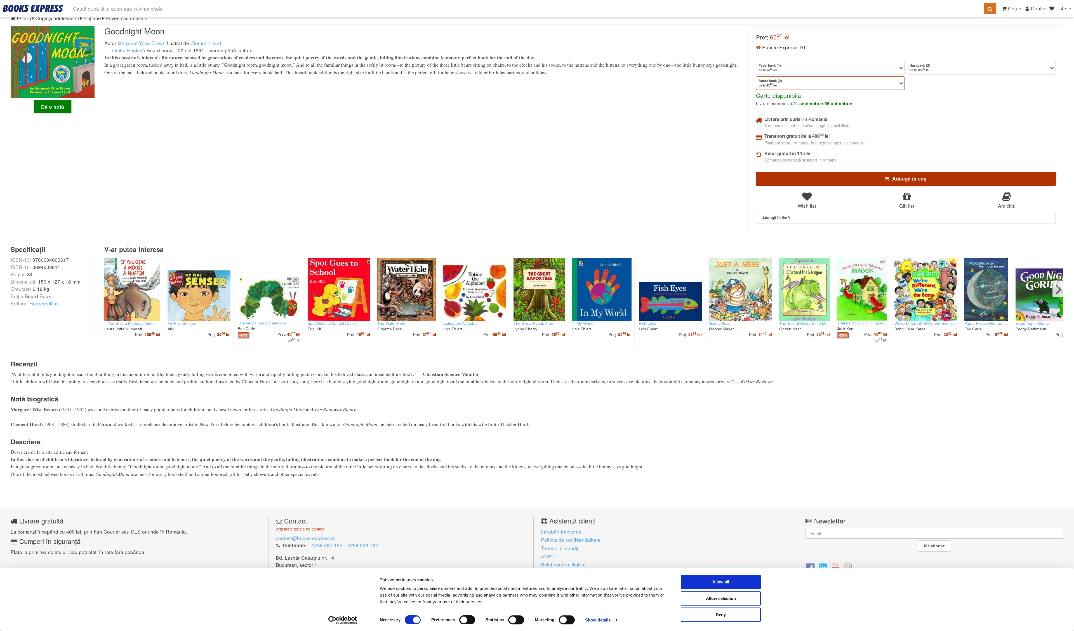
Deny (721, 614)
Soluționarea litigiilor (563, 564)
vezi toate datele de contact (300, 529)
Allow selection (721, 598)
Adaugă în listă (776, 217)
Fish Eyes (647, 323)
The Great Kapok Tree (533, 323)
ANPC (548, 556)
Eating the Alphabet (460, 323)
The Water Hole (391, 323)
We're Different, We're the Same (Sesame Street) (925, 323)
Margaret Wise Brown (142, 42)
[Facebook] (810, 567)
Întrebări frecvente (561, 531)
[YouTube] (835, 567)
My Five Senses (182, 323)
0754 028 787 (362, 545)
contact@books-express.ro (306, 537)
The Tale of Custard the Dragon (804, 323)
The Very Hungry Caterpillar (262, 323)
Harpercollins (44, 303)
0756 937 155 (327, 545)
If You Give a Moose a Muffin (130, 323)
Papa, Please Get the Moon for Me (986, 323)
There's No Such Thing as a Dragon (862, 323)
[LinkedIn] (823, 567)
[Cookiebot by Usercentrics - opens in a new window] (342, 620)
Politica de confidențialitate (570, 539)
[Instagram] (848, 567)
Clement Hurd (205, 42)
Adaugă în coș (908, 178)
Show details (598, 620)
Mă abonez (934, 546)
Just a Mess (719, 323)
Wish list (807, 205)
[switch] (467, 619)
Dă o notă (52, 106)
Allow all (720, 581)
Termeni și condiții (561, 547)
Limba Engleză (128, 50)
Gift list (906, 205)
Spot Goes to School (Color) (332, 323)
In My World (582, 323)
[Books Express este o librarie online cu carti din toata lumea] (33, 8)
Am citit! (1007, 205)
